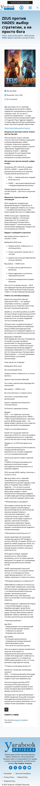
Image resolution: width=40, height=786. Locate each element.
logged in (17, 720)
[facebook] (10, 767)
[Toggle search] (38, 8)
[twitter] (15, 767)
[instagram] (20, 767)
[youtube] (29, 767)
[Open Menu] (30, 7)
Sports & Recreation (15, 36)
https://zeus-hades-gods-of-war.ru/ (17, 128)
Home (4, 36)
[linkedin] (24, 767)
